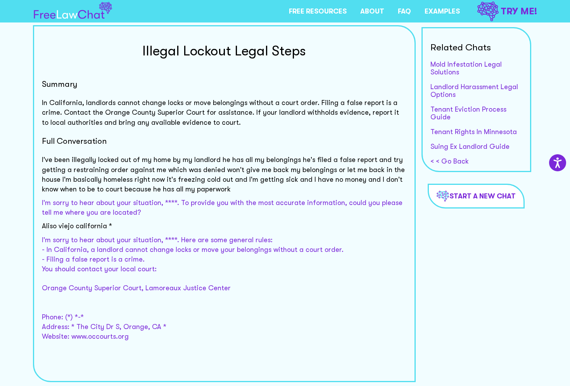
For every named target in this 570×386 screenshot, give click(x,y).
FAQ (404, 11)
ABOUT (372, 11)
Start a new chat (482, 196)
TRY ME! (519, 11)
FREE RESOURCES (318, 11)
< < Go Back (449, 161)
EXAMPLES (442, 11)
